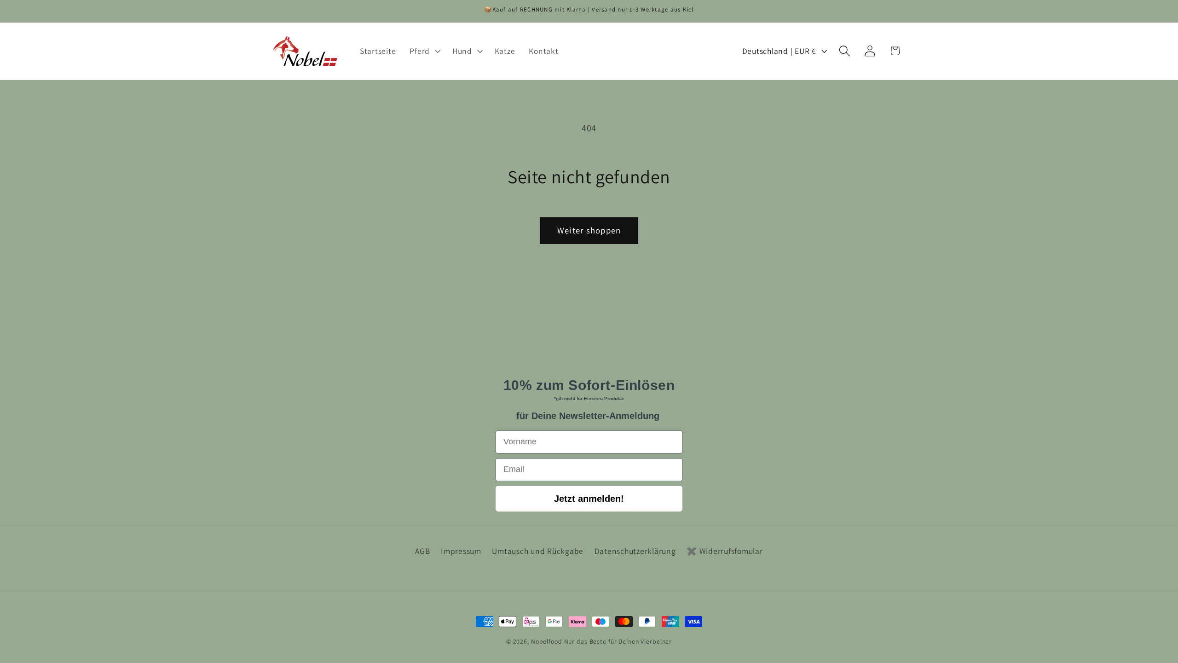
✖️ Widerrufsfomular (725, 551)
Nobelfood (546, 641)
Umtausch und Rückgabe (537, 551)
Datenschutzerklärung (635, 551)
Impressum (461, 551)
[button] (424, 51)
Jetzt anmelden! (589, 499)
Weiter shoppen (589, 230)
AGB (422, 551)
